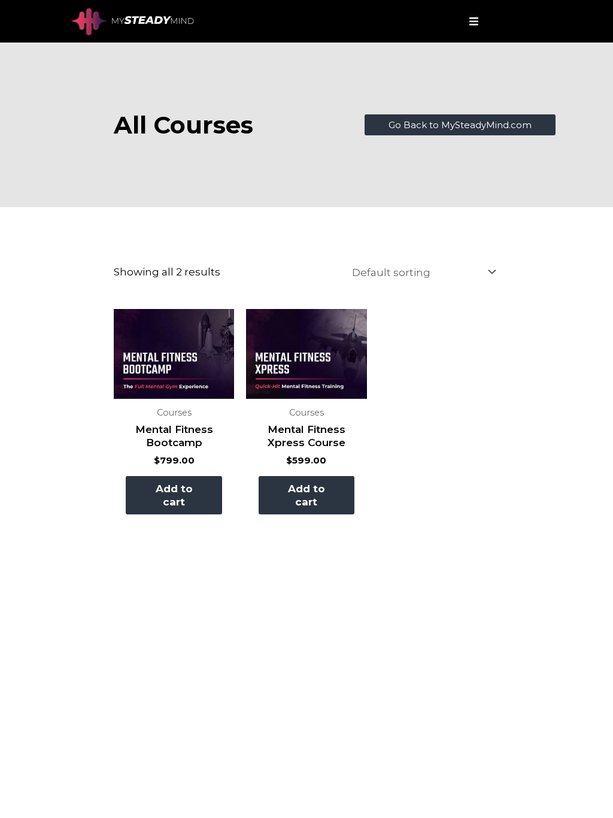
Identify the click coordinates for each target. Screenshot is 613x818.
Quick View (174, 387)
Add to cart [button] (174, 495)
